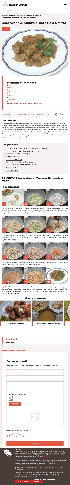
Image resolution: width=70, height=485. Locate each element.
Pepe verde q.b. (12, 170)
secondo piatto (37, 123)
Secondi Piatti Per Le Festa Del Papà (30, 104)
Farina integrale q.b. (14, 159)
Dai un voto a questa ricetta (17, 430)
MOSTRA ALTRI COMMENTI (13, 351)
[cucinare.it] (27, 4)
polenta (4, 138)
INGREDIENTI (7, 114)
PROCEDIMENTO (23, 114)
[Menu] (65, 5)
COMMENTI (40, 114)
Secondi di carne (12, 104)
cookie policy (47, 456)
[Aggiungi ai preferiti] (62, 114)
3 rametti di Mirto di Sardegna (18, 154)
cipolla (30, 211)
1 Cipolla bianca (12, 156)
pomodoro (37, 264)
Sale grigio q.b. (12, 167)
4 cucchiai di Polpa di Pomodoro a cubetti (22, 151)
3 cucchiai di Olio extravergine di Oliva (21, 165)
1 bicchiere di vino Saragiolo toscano (20, 162)
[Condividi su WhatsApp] (56, 115)
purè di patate (26, 136)
